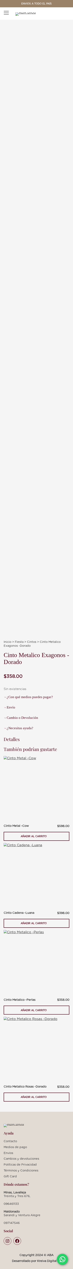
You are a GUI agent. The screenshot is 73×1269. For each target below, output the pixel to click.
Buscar (58, 13)
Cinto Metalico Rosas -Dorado (25, 1086)
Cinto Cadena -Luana (19, 912)
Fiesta (19, 641)
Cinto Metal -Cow (16, 825)
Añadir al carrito (34, 838)
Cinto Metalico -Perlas (19, 999)
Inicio (7, 641)
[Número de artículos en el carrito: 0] (66, 13)
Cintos (31, 641)
